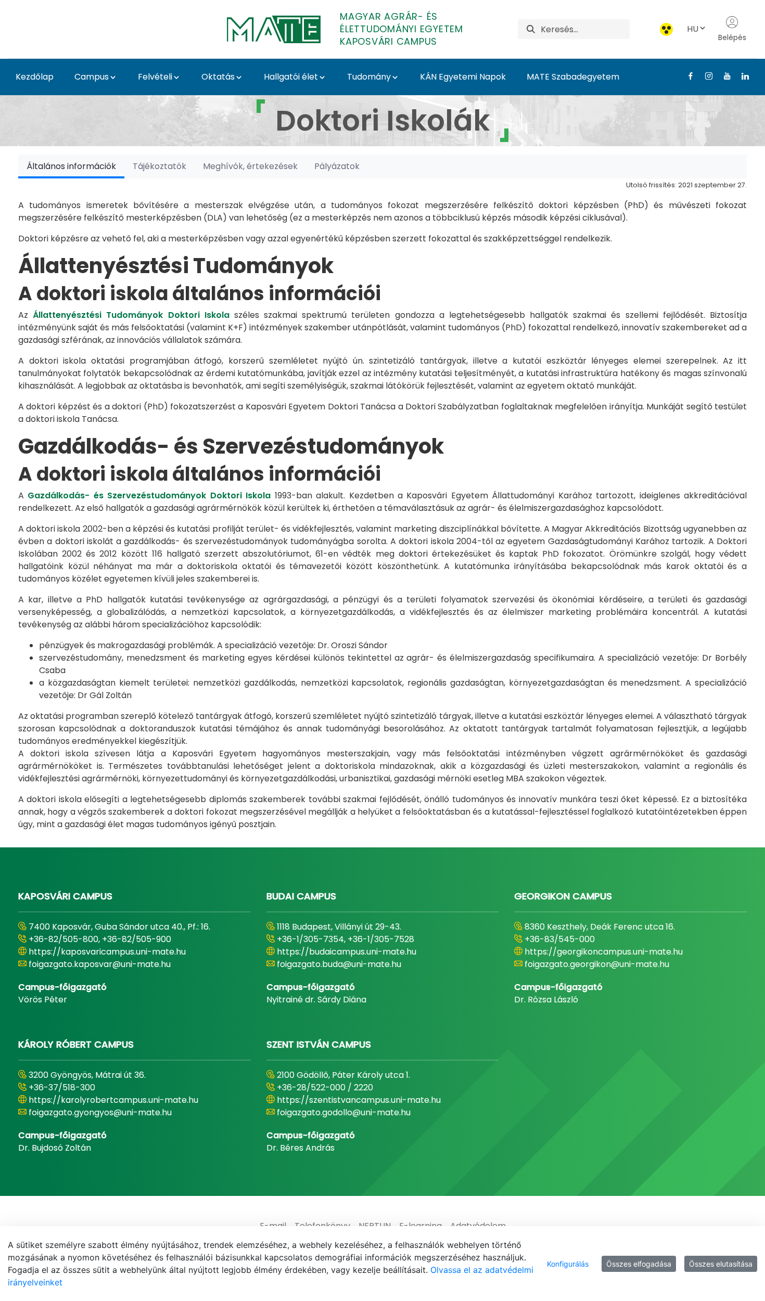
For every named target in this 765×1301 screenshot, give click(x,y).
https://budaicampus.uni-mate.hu (346, 952)
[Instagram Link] (705, 76)
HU (692, 29)
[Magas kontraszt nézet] (666, 29)
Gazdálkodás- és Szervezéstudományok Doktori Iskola (149, 495)
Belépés (732, 37)
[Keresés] (530, 29)
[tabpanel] (382, 504)
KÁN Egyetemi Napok (463, 77)
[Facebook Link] (687, 76)
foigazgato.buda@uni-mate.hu (339, 964)
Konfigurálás (568, 1263)
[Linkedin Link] (741, 76)
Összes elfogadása (638, 1263)
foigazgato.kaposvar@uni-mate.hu (100, 964)
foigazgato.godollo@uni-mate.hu (344, 1112)
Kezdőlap (35, 77)
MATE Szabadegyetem (573, 77)
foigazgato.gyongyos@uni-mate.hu (100, 1112)
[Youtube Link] (723, 76)
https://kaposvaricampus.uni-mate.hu (107, 952)
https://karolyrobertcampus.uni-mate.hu (113, 1100)
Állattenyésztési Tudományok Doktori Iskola (131, 315)
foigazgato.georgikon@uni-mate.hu (597, 964)
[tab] (71, 166)
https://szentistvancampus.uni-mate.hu (359, 1100)
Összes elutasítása (721, 1263)
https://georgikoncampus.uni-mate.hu (604, 952)
